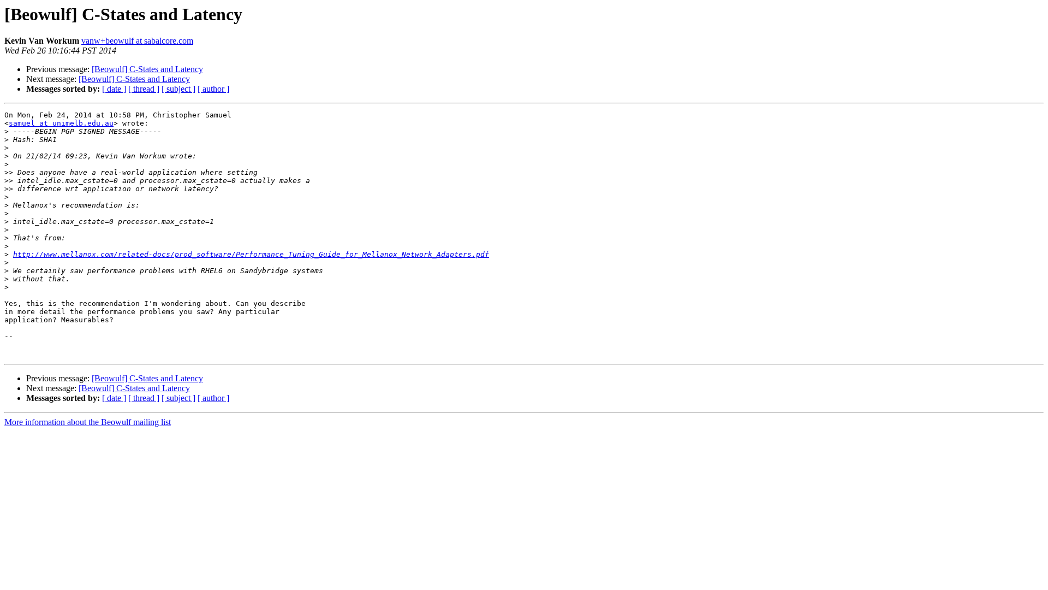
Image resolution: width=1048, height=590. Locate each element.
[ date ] (114, 88)
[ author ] (213, 88)
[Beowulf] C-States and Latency (147, 69)
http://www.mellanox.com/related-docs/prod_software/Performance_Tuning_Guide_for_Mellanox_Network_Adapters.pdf (251, 254)
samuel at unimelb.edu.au (61, 123)
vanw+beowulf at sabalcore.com (137, 40)
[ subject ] (178, 88)
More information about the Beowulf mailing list (87, 422)
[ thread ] (143, 88)
